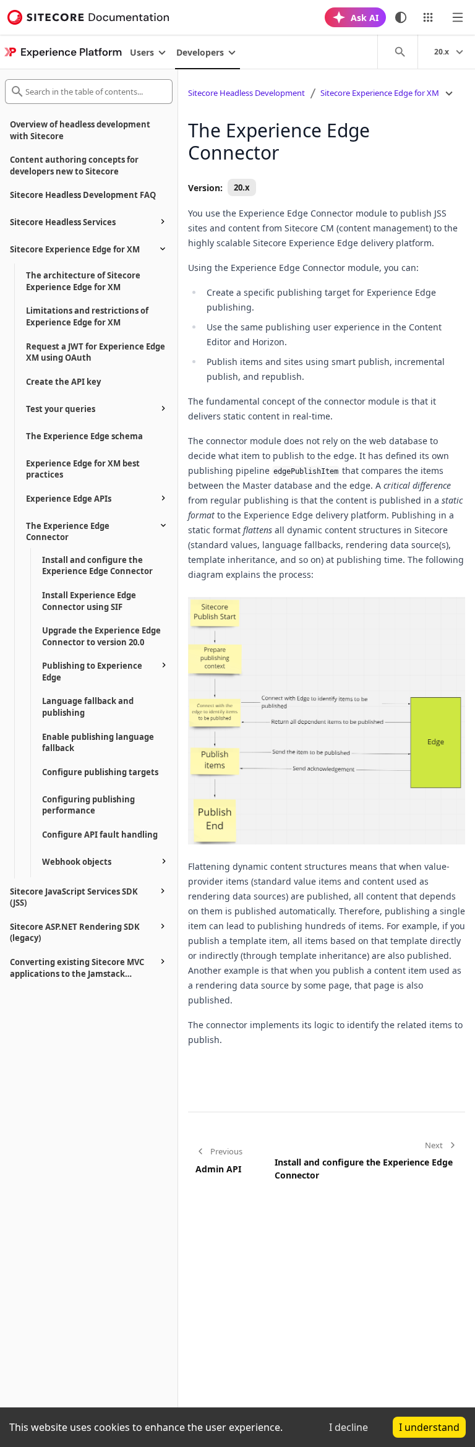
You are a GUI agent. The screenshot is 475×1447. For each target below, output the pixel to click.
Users (142, 52)
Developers (200, 52)
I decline (348, 1427)
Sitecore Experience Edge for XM (379, 92)
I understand (429, 1427)
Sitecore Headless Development (246, 92)
